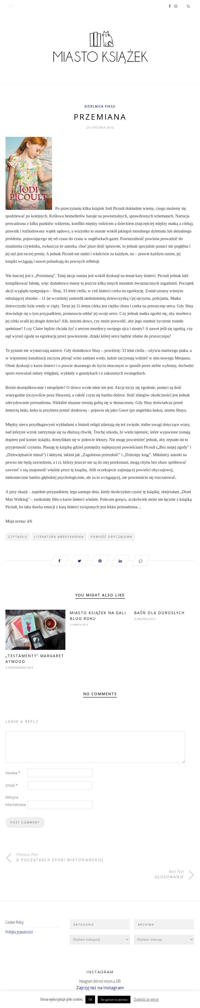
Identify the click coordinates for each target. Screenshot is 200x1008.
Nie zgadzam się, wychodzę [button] (114, 999)
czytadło (17, 537)
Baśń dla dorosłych (159, 612)
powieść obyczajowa (111, 537)
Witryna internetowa (15, 801)
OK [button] (90, 999)
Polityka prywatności (19, 932)
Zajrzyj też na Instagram (100, 988)
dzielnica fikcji (100, 106)
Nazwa (12, 772)
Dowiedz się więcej (146, 999)
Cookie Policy (14, 922)
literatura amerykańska (59, 537)
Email (11, 785)
